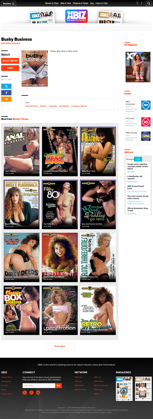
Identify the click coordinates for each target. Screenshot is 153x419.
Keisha (43, 106)
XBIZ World (79, 385)
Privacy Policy (7, 393)
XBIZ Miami (99, 381)
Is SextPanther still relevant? (134, 177)
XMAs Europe (131, 132)
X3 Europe (130, 118)
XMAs (96, 393)
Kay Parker (64, 106)
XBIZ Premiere (81, 389)
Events (127, 93)
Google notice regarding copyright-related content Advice (137, 166)
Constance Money (79, 106)
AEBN (10, 68)
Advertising (6, 381)
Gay (92, 3)
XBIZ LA (97, 377)
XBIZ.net (128, 152)
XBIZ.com (79, 377)
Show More (59, 346)
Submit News (6, 377)
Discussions (130, 159)
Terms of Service (101, 412)
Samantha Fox (31, 106)
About (3, 389)
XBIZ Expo (98, 389)
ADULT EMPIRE (10, 60)
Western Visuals (10, 43)
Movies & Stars (52, 3)
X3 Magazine (130, 45)
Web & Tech (65, 3)
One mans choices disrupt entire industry (137, 197)
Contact (4, 385)
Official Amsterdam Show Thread (137, 209)
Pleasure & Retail (80, 3)
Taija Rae (53, 106)
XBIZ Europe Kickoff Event (135, 187)
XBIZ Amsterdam (130, 102)
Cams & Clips (102, 3)
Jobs (138, 159)
